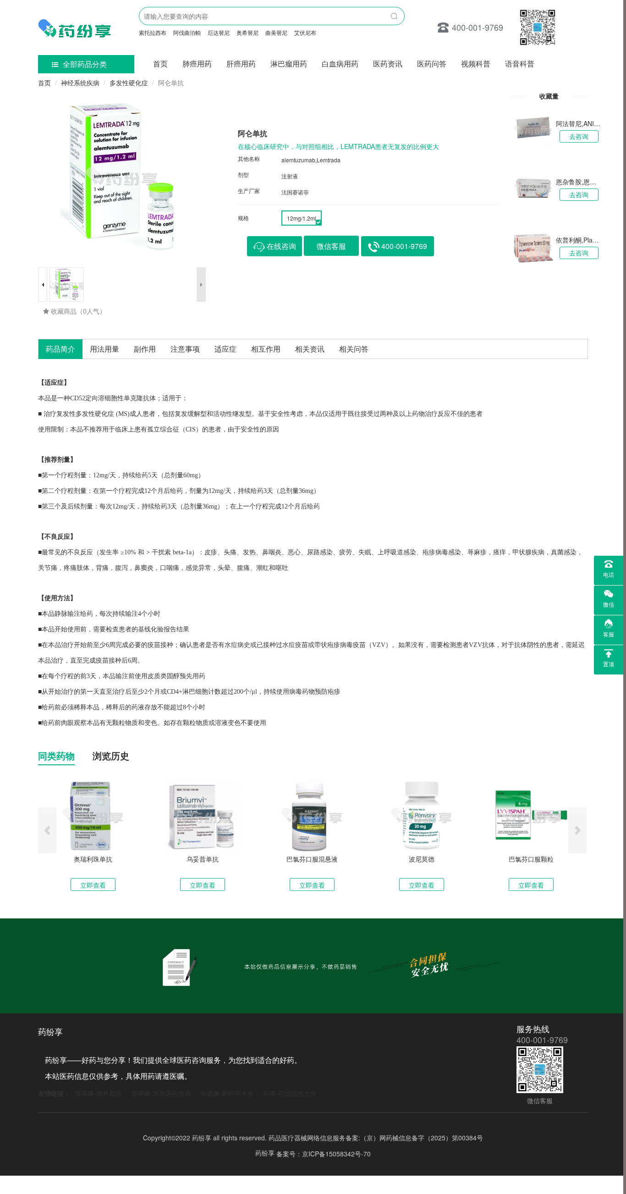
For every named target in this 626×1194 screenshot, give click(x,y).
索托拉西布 (152, 32)
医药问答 (431, 63)
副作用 (145, 348)
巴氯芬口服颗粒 (531, 858)
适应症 (225, 348)
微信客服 (331, 246)
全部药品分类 (85, 64)
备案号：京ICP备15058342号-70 (323, 1153)
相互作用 (265, 348)
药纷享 (265, 1152)
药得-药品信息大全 (290, 1093)
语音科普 (519, 63)
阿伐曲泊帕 (187, 32)
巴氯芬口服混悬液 (312, 858)
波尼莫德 (421, 858)
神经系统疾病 (80, 82)
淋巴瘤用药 (288, 63)
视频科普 (475, 63)
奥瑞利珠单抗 (93, 858)
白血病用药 (340, 63)
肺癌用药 (197, 63)
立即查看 (93, 885)
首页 (160, 63)
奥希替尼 (247, 32)
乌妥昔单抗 (203, 858)
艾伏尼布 (305, 32)
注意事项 (185, 348)
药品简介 (60, 348)
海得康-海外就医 (98, 1093)
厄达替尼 (219, 32)
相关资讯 (309, 348)
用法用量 (104, 348)
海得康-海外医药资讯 (161, 1093)
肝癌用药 (241, 63)
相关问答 (353, 348)
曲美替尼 (276, 32)
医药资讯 (387, 63)
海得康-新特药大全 (227, 1093)
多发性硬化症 (129, 82)
